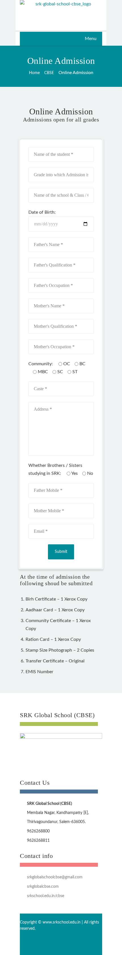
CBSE (49, 73)
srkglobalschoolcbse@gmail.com (55, 877)
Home (34, 73)
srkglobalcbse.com (43, 887)
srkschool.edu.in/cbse (45, 896)
